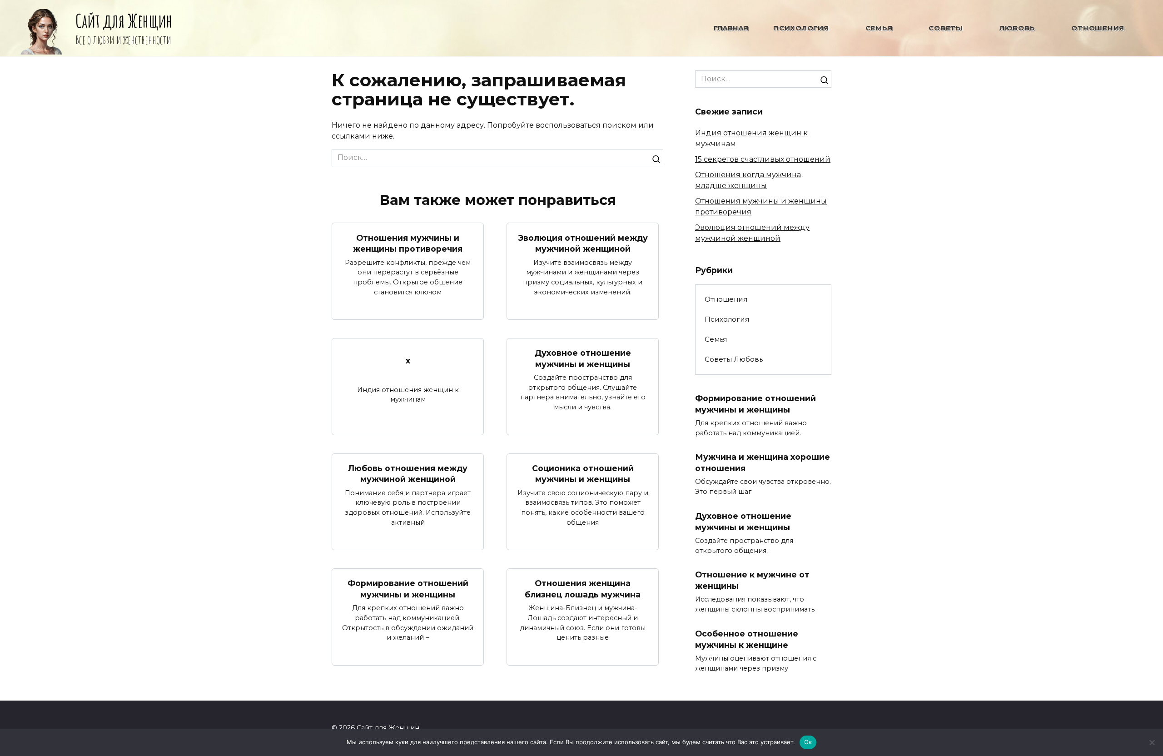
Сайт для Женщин (123, 20)
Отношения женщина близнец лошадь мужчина (583, 588)
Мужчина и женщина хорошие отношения (762, 462)
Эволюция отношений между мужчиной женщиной (583, 243)
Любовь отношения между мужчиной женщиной (407, 473)
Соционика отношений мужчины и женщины (583, 473)
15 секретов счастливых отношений (762, 159)
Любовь (1017, 28)
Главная (731, 28)
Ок (808, 742)
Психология (801, 28)
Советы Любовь (734, 359)
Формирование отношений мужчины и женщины (408, 588)
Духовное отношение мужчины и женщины (583, 358)
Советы (946, 28)
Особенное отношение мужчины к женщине (746, 639)
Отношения (1097, 28)
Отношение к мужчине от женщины (752, 580)
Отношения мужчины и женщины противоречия (407, 243)
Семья (879, 28)
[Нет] (1151, 742)
